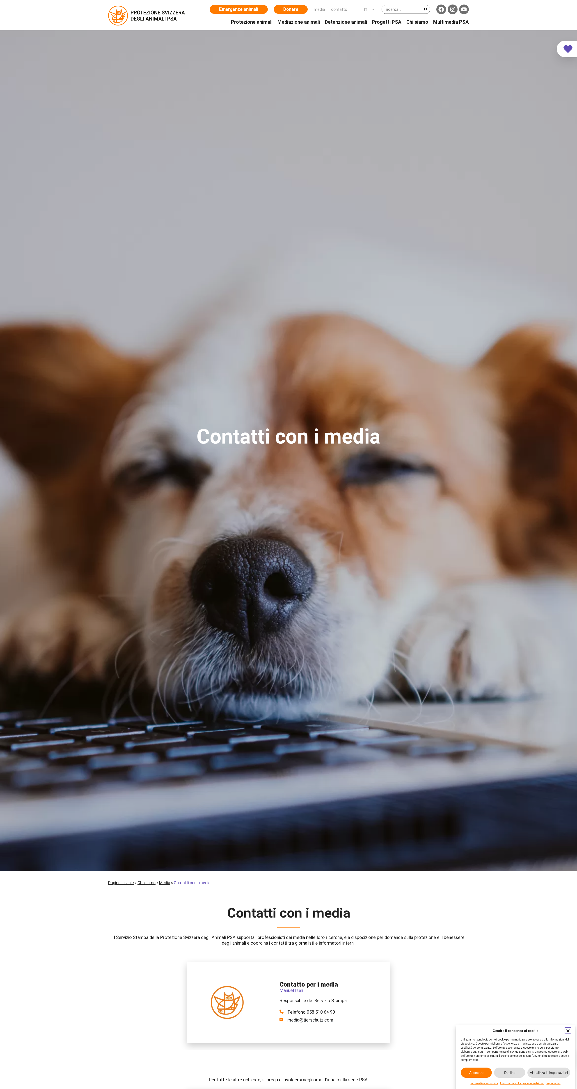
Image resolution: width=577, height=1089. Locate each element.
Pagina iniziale (121, 882)
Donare (290, 9)
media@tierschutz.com (310, 1020)
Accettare (476, 1072)
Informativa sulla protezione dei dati (522, 1083)
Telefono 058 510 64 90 (311, 1012)
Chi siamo (146, 882)
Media (164, 882)
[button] (568, 1031)
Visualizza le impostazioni (549, 1072)
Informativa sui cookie (484, 1083)
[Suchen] (425, 9)
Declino (509, 1072)
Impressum (554, 1083)
